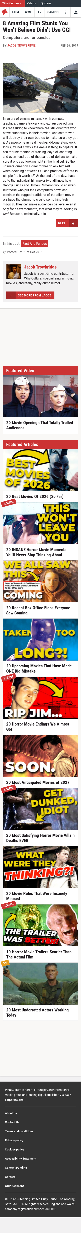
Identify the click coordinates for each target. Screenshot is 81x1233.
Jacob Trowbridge (21, 45)
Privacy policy (14, 1140)
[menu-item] (15, 12)
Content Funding (16, 1167)
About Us (11, 1113)
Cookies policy (14, 1149)
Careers (10, 1176)
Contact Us (12, 1122)
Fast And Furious (34, 244)
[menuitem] (12, 3)
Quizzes (46, 3)
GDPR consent (14, 1185)
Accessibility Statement (20, 1158)
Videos (31, 3)
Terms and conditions (19, 1131)
